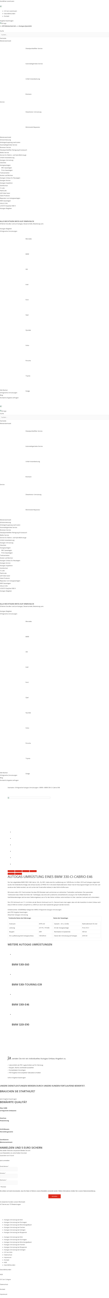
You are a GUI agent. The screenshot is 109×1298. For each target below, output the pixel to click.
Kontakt (6, 1260)
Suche (2, 31)
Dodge (28, 391)
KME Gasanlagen (5, 201)
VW (27, 269)
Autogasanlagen (5, 165)
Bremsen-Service (5, 147)
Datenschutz (8, 1255)
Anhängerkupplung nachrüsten (10, 142)
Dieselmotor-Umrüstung (33, 112)
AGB (5, 1262)
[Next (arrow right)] (18, 874)
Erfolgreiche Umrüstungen (8, 231)
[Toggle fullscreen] (25, 871)
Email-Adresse (4, 1166)
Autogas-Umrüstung (6, 160)
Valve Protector (5, 196)
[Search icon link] (2, 401)
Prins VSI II (85, 928)
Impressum (7, 1257)
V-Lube (2, 188)
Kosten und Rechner (6, 175)
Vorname (3, 1173)
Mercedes (29, 239)
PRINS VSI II (46, 885)
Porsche (28, 361)
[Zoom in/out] (33, 871)
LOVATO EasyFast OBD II (8, 206)
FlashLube (3, 191)
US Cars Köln (8, 1252)
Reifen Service (4, 152)
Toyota (28, 376)
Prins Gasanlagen (6, 170)
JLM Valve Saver (5, 193)
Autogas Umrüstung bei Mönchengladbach (18, 1225)
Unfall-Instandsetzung (33, 79)
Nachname (3, 1180)
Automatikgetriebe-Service (34, 64)
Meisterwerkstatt (5, 41)
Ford (27, 300)
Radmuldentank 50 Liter (89, 924)
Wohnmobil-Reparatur (33, 127)
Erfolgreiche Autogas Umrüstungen (26, 788)
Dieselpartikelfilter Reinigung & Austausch (13, 150)
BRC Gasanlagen (6, 168)
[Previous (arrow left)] (11, 874)
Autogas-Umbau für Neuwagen (10, 178)
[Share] (18, 871)
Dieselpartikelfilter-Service (34, 48)
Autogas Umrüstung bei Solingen (14, 1230)
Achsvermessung (5, 140)
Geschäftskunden (9, 1265)
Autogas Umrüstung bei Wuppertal (15, 1232)
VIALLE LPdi (3, 203)
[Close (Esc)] (11, 871)
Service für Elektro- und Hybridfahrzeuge (13, 155)
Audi (27, 284)
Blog (1, 395)
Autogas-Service (5, 180)
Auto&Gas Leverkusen (7, 1)
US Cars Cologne (5, 1279)
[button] (6, 21)
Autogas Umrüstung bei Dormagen (15, 1222)
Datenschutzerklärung (89, 1191)
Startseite (3, 38)
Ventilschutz (4, 186)
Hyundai (28, 330)
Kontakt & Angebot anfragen (9, 398)
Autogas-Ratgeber (6, 208)
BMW (27, 254)
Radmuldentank (62, 885)
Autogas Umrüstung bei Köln (13, 1220)
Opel (27, 315)
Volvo (27, 345)
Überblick (3, 163)
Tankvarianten (4, 173)
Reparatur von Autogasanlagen (10, 198)
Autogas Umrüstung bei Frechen (14, 1227)
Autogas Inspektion (6, 183)
